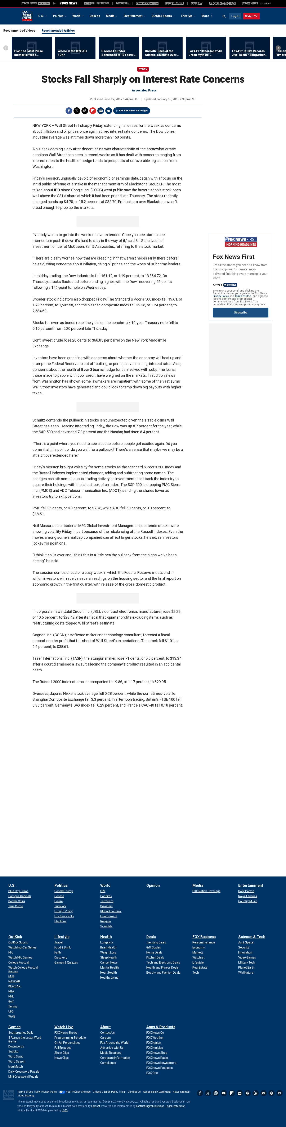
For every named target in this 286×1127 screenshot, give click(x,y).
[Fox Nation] (122, 3)
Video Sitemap (26, 1095)
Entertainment (133, 16)
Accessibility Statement (157, 1091)
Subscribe (240, 312)
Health (106, 936)
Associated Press (144, 90)
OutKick (15, 936)
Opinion (95, 16)
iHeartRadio (279, 1093)
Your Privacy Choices (78, 1091)
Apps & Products (160, 1027)
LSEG (65, 1110)
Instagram (216, 1093)
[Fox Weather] (174, 3)
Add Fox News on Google (133, 110)
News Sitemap (181, 1091)
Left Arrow (5, 47)
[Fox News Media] (68, 3)
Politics (58, 16)
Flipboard (92, 110)
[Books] (256, 3)
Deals (151, 936)
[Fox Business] (96, 3)
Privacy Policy (221, 296)
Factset (95, 1106)
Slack (248, 1093)
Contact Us (134, 1091)
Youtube (224, 1093)
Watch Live (63, 1027)
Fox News (27, 16)
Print (100, 110)
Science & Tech (251, 936)
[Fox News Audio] (147, 3)
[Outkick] (197, 3)
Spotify (271, 1093)
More (205, 16)
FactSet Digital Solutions (150, 1106)
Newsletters (263, 1093)
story (143, 69)
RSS (256, 1093)
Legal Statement (175, 1106)
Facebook (69, 110)
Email (108, 110)
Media (110, 16)
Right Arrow (278, 47)
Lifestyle (187, 16)
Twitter (76, 110)
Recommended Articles (58, 30)
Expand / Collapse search (224, 16)
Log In (235, 16)
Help (122, 1091)
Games (14, 1027)
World (76, 16)
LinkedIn (240, 1093)
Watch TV (251, 16)
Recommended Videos (19, 30)
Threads (84, 110)
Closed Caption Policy (105, 1091)
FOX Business (204, 936)
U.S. (41, 16)
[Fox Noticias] (222, 3)
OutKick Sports (162, 16)
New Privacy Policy (46, 1091)
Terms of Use (243, 296)
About (105, 1027)
